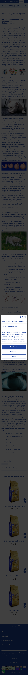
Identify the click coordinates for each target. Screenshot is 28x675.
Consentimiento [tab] (6, 321)
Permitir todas (14, 346)
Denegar (14, 356)
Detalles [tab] (14, 321)
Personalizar (13, 351)
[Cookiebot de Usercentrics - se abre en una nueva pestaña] (20, 317)
